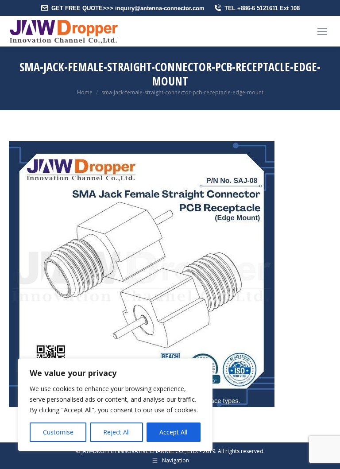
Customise (58, 432)
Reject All (116, 432)
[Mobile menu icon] (322, 31)
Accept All (173, 432)
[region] (115, 404)
